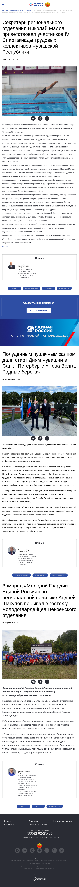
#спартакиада (64, 288)
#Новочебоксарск (31, 288)
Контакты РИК (9, 824)
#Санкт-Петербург (58, 575)
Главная (5, 10)
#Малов (14, 288)
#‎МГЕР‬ (23, 806)
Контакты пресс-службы (38, 824)
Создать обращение (38, 310)
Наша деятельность (17, 10)
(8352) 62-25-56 (40, 833)
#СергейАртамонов (21, 575)
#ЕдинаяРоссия (54, 806)
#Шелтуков (48, 288)
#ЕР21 (38, 806)
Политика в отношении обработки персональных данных (39, 867)
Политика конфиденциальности (39, 865)
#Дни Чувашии (40, 575)
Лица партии (33, 821)
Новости (29, 10)
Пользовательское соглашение (39, 863)
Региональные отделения (63, 821)
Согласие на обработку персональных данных (39, 868)
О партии (7, 821)
